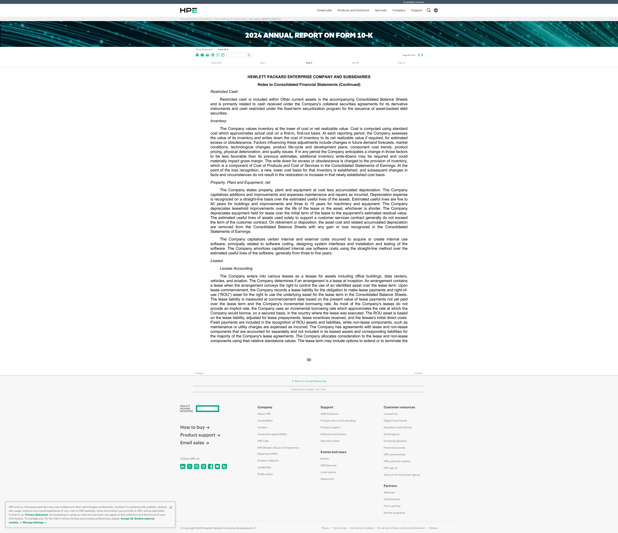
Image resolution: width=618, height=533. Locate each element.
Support (416, 10)
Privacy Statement (37, 514)
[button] (170, 507)
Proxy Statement (204, 49)
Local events (328, 472)
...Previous (199, 372)
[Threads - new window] (203, 466)
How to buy (192, 427)
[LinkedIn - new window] (182, 466)
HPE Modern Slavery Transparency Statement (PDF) (278, 450)
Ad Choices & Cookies (362, 528)
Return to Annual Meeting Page (310, 380)
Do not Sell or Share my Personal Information (401, 528)
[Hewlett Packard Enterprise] (188, 10)
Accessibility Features (413, 1)
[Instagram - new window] (196, 466)
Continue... (419, 372)
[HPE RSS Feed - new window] (224, 466)
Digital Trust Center (395, 420)
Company (399, 10)
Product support (197, 435)
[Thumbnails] (217, 55)
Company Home (297, 389)
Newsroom (327, 478)
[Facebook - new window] (210, 466)
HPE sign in (390, 468)
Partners (390, 486)
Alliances (389, 492)
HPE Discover (329, 465)
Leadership (264, 467)
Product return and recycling (338, 420)
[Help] (222, 55)
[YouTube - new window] (217, 466)
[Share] (202, 55)
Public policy (265, 474)
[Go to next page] (422, 54)
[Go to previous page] (419, 54)
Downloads (309, 389)
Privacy (325, 528)
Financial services (394, 447)
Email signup (391, 434)
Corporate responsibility (272, 434)
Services (381, 10)
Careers (262, 427)
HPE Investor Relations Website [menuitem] (195, 19)
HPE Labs (263, 440)
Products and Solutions (353, 10)
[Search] (429, 10)
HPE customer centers (397, 461)
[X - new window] (189, 466)
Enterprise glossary (395, 440)
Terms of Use (340, 528)
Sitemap (433, 528)
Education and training (398, 427)
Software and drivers (333, 434)
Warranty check (330, 440)
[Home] (197, 55)
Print (318, 389)
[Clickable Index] (212, 55)
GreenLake (324, 10)
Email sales (192, 443)
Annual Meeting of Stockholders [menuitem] (230, 19)
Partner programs (394, 512)
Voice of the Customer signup (402, 474)
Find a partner (392, 506)
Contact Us (390, 413)
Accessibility (265, 420)
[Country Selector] (436, 10)
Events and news (333, 452)
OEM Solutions (330, 413)
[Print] (207, 55)
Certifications (392, 499)
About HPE (264, 413)
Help (323, 389)
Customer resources (399, 407)
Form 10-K (223, 49)
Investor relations (268, 460)
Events (325, 458)
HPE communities (394, 454)
